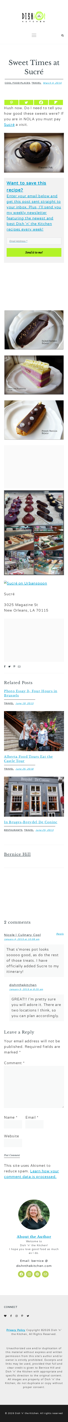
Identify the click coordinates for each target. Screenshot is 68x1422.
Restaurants (13, 830)
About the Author (34, 1237)
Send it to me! (34, 252)
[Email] (19, 666)
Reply (60, 933)
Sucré (9, 125)
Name (10, 1118)
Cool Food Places (17, 83)
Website (11, 1136)
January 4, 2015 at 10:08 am (21, 939)
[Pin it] (14, 666)
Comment (14, 1063)
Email (31, 1118)
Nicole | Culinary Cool (22, 935)
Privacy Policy (15, 1330)
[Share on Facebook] (5, 666)
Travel (36, 83)
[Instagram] (29, 1274)
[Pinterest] (11, 102)
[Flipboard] (56, 102)
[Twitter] (26, 102)
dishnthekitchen (23, 985)
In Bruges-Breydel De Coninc (30, 822)
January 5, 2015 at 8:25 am (26, 989)
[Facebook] (41, 102)
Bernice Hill (17, 854)
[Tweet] (9, 666)
